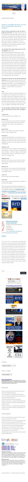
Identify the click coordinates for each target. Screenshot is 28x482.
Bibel (24, 241)
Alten (6, 249)
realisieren (13, 259)
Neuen (5, 259)
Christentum (4, 243)
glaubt (3, 254)
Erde (2, 252)
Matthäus (14, 257)
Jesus (3, 256)
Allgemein (21, 241)
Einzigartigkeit (14, 251)
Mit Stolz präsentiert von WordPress (18, 472)
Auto (8, 249)
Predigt (19, 244)
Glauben (23, 252)
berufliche (14, 249)
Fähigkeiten (12, 252)
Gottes (8, 254)
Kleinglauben (12, 256)
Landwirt (20, 256)
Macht (4, 257)
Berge (11, 249)
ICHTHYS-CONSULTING (11, 223)
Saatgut (17, 259)
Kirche (6, 244)
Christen (5, 251)
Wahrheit (8, 262)
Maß (11, 257)
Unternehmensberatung (10, 246)
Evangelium (18, 243)
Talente (8, 260)
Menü (14, 13)
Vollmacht (4, 262)
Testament (12, 260)
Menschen (22, 257)
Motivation (15, 244)
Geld (20, 252)
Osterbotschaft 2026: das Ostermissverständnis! (11, 399)
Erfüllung (5, 252)
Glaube (3, 244)
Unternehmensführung (20, 246)
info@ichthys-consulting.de (15, 231)
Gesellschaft (23, 243)
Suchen (3, 271)
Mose (3, 259)
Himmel (21, 254)
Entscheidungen (20, 251)
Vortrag (10, 247)
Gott (5, 254)
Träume (19, 260)
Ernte (9, 252)
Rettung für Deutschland (11, 221)
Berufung (18, 249)
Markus (7, 257)
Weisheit (12, 262)
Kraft (17, 256)
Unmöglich (24, 260)
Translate (18, 282)
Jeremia (24, 254)
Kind (9, 256)
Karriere (5, 256)
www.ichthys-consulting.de (12, 232)
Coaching (9, 243)
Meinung (18, 257)
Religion (22, 244)
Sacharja (21, 259)
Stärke (5, 260)
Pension (9, 259)
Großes (17, 254)
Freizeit (17, 252)
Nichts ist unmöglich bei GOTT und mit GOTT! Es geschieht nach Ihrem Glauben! (14, 26)
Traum (7, 31)
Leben (23, 256)
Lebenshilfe (10, 244)
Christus (9, 251)
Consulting (13, 243)
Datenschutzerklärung (6, 472)
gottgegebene (13, 254)
